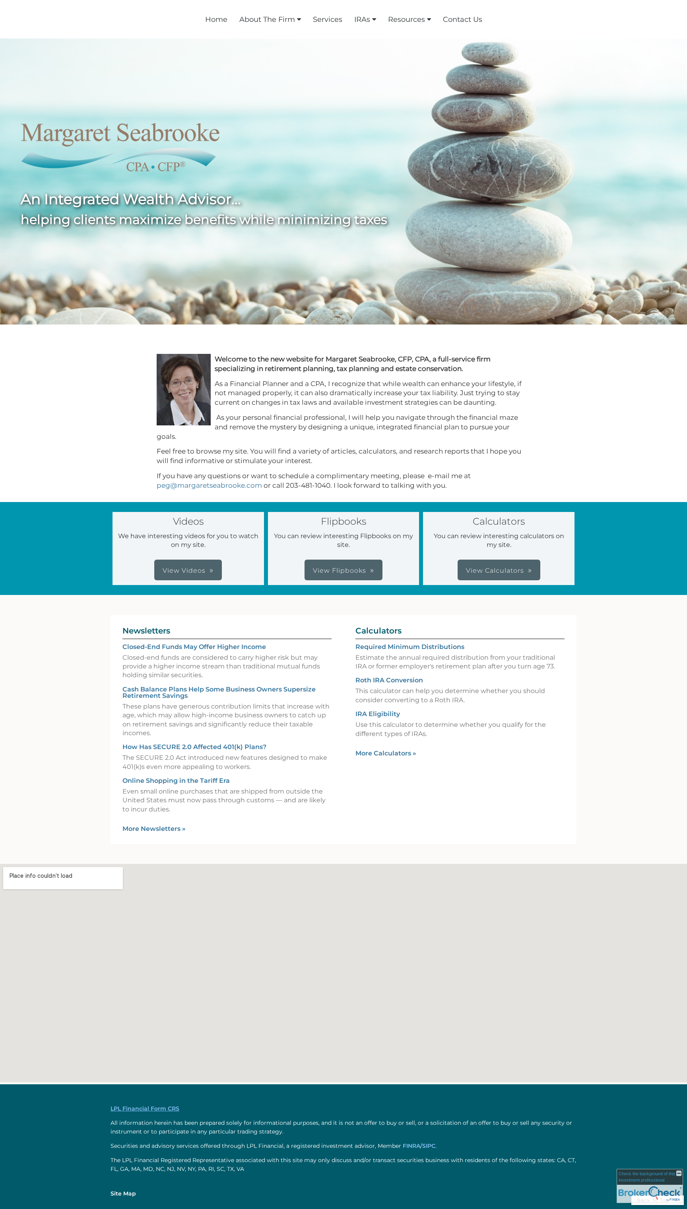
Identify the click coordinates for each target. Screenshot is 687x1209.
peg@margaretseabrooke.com (209, 485)
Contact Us (462, 19)
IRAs (362, 19)
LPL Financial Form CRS (145, 1108)
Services (327, 19)
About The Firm (267, 19)
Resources (406, 19)
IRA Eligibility (377, 714)
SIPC (428, 1145)
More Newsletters (154, 828)
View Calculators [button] (495, 570)
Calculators (378, 630)
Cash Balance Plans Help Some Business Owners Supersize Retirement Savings (219, 692)
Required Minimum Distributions (409, 647)
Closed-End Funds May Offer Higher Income (194, 647)
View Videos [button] (184, 570)
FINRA (411, 1145)
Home (216, 19)
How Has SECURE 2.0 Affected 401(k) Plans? (194, 747)
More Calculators (385, 753)
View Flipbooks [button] (339, 570)
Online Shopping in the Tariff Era (176, 780)
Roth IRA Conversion (389, 680)
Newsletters (146, 630)
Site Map (123, 1193)
